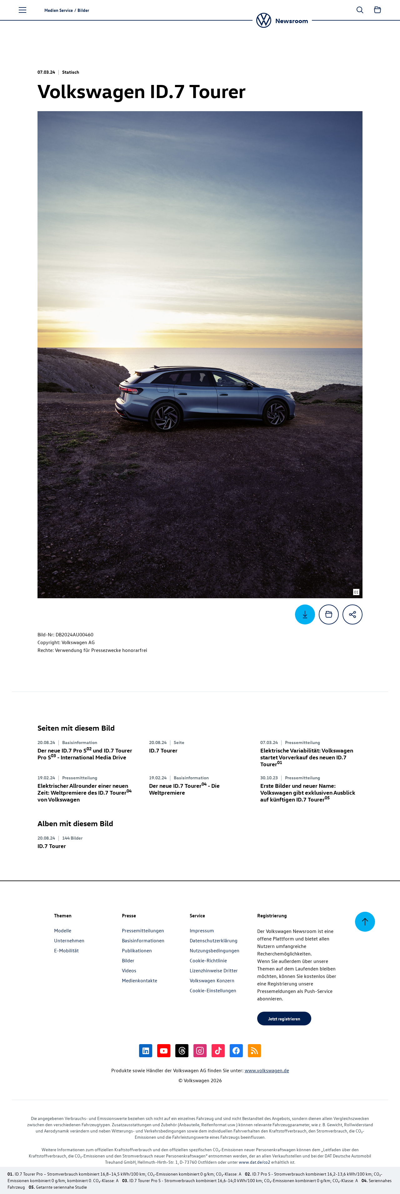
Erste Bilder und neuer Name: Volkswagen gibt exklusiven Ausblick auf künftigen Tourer (307, 792)
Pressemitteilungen (143, 930)
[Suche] (360, 10)
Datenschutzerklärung (214, 940)
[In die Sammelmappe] (329, 614)
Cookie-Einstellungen (213, 990)
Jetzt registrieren (284, 1018)
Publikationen (137, 950)
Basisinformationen (143, 940)
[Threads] (181, 1050)
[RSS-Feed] (254, 1050)
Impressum (202, 930)
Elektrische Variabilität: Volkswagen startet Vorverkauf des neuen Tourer (306, 757)
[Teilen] (352, 614)
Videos (129, 970)
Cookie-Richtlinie (208, 960)
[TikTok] (218, 1050)
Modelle (62, 930)
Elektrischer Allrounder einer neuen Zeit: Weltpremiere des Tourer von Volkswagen (85, 792)
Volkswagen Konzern (212, 980)
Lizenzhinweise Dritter (214, 970)
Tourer (163, 750)
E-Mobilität (66, 950)
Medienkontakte (139, 980)
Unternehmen (69, 940)
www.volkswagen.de (267, 1070)
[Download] (305, 614)
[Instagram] (200, 1050)
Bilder (128, 960)
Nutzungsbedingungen (214, 950)
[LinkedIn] (145, 1050)
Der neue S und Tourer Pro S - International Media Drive (85, 754)
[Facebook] (236, 1050)
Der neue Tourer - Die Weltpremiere (184, 789)
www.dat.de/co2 (254, 1162)
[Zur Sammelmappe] (377, 10)
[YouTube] (163, 1050)
